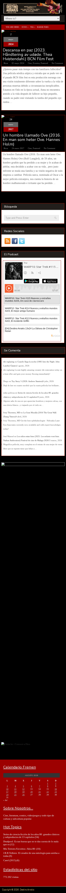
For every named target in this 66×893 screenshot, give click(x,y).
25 (15, 795)
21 (39, 792)
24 (7, 795)
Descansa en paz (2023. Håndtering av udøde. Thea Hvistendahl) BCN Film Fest (28, 54)
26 (23, 795)
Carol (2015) (9, 860)
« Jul (5, 800)
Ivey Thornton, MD (11, 412)
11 (15, 789)
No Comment (57, 63)
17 (7, 792)
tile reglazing (8, 362)
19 (23, 792)
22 (48, 792)
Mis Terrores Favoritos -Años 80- (19, 848)
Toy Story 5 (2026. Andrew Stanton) (27, 381)
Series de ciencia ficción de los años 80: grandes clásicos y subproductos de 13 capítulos (31, 835)
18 (15, 792)
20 (31, 792)
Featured (44, 63)
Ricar (6, 63)
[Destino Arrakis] (33, 10)
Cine (30, 63)
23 (56, 792)
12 (23, 789)
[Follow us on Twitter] (22, 241)
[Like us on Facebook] (15, 241)
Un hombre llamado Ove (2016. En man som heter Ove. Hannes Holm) (31, 139)
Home (24, 27)
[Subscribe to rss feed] (8, 241)
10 (7, 789)
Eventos (36, 63)
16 (56, 789)
